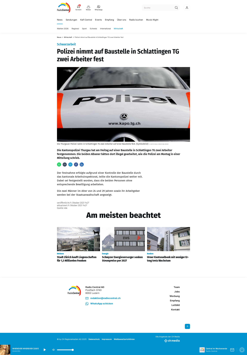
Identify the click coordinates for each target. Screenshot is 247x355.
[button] (99, 7)
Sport (84, 28)
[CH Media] (168, 340)
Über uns (121, 19)
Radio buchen (136, 19)
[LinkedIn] (82, 164)
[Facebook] (76, 164)
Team (177, 287)
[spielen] (44, 349)
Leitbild (175, 305)
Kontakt (175, 309)
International (105, 28)
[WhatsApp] (59, 164)
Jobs (177, 291)
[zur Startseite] (63, 8)
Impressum (107, 339)
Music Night (152, 19)
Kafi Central (86, 19)
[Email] (70, 164)
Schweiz (93, 28)
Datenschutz (94, 339)
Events (98, 19)
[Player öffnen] (242, 350)
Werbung (175, 296)
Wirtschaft (118, 28)
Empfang (109, 19)
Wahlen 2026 (63, 28)
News (60, 19)
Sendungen (71, 19)
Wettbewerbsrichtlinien (124, 339)
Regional (75, 28)
